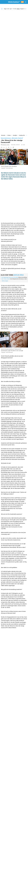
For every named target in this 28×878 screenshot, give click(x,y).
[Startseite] (14, 2)
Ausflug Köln (22, 135)
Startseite (3, 135)
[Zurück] (2, 9)
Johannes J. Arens (6, 144)
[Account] (25, 2)
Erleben (9, 135)
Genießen (15, 135)
